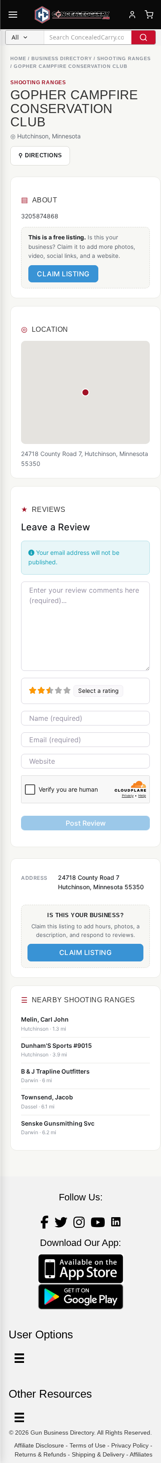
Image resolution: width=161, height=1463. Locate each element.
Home (18, 58)
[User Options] (19, 1358)
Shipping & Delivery (98, 1454)
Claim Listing (63, 273)
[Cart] (149, 14)
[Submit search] (143, 37)
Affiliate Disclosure (39, 1445)
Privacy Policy (130, 1445)
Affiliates (141, 1454)
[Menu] (19, 1417)
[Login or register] (132, 14)
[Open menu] (13, 14)
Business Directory (61, 58)
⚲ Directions (40, 155)
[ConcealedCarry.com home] (72, 14)
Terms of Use (88, 1445)
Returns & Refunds (40, 1454)
